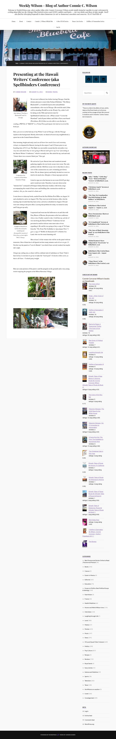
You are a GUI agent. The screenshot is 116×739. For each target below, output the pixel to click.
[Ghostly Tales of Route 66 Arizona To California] (85, 465)
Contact (28, 21)
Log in (86, 711)
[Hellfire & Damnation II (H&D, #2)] (85, 312)
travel (55, 92)
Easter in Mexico (90, 575)
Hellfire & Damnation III (96, 364)
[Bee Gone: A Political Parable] (85, 342)
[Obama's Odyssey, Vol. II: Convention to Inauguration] (85, 425)
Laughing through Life (96, 352)
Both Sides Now (94, 520)
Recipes (87, 655)
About (21, 21)
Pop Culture (88, 650)
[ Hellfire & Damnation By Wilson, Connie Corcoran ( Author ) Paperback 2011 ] (92, 532)
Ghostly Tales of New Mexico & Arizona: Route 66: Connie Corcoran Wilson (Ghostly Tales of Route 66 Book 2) (92, 381)
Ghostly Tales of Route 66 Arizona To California (96, 464)
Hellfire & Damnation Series (95, 21)
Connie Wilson (20, 92)
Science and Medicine (91, 672)
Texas (86, 685)
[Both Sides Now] (85, 522)
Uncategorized (89, 698)
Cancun (87, 571)
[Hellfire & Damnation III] (85, 366)
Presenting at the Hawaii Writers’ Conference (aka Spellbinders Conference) (36, 79)
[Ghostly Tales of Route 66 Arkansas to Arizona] (85, 480)
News (86, 637)
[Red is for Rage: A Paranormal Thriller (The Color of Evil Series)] (85, 326)
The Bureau (92, 541)
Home (13, 21)
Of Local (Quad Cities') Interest (94, 642)
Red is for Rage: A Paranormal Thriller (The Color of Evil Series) (95, 327)
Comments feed (90, 720)
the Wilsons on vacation (92, 689)
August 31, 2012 (37, 92)
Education (88, 584)
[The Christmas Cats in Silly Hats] (85, 453)
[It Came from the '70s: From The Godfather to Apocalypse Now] (85, 439)
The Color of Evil (94, 284)
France (87, 599)
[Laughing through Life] (85, 354)
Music (86, 633)
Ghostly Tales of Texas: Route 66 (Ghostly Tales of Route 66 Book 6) (96, 493)
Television (88, 680)
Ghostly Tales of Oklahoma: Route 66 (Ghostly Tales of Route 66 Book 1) (96, 509)
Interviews (88, 612)
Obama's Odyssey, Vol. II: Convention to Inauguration (96, 425)
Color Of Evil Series (62, 21)
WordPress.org (89, 724)
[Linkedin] (103, 79)
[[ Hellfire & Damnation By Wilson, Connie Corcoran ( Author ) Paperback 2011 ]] (85, 531)
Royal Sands (88, 663)
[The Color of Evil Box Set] (85, 397)
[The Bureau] (85, 544)
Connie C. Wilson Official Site (44, 21)
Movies (87, 629)
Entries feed (88, 715)
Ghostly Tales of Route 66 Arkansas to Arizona (96, 478)
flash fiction (88, 594)
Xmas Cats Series (77, 21)
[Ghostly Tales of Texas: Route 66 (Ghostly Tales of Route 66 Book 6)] (85, 494)
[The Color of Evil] (85, 286)
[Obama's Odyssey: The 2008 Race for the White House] (85, 411)
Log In (58, 27)
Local (86, 620)
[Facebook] (88, 79)
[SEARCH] (107, 93)
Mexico (87, 625)
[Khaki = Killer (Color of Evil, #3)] (85, 298)
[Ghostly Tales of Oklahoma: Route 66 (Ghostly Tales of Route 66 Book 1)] (85, 508)
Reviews (87, 659)
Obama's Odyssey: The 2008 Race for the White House (96, 411)
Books (49, 92)
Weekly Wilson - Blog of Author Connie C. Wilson (58, 5)
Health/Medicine (90, 603)
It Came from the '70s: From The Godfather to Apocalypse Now (96, 439)
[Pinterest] (96, 79)
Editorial (87, 579)
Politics (87, 646)
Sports (87, 676)
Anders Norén (70, 734)
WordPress (53, 734)
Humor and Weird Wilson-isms (94, 607)
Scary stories (89, 668)
